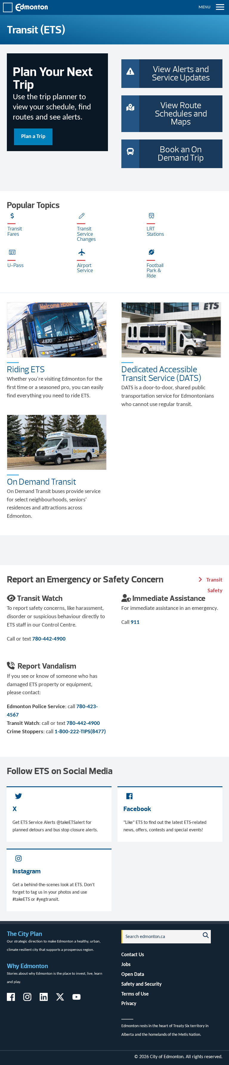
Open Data (132, 974)
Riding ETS (26, 369)
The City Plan (24, 933)
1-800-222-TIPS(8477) (80, 732)
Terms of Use (135, 994)
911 (135, 622)
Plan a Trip (33, 136)
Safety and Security (141, 984)
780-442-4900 (49, 639)
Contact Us (132, 954)
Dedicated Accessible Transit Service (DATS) (161, 373)
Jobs (126, 964)
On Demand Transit (41, 482)
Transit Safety (213, 581)
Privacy (128, 1003)
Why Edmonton (27, 966)
